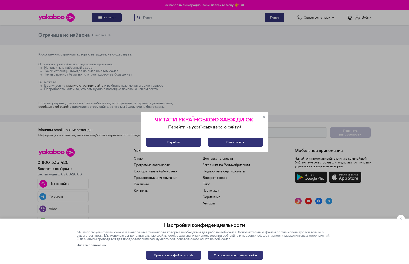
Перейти (173, 142)
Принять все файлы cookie (173, 255)
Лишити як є (235, 142)
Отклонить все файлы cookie (235, 255)
